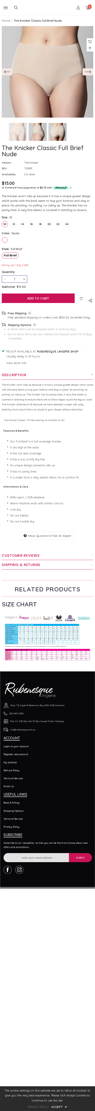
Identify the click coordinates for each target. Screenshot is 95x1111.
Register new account (16, 754)
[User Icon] (78, 8)
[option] (47, 72)
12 (14, 224)
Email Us (9, 786)
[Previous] (7, 71)
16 (31, 224)
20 (49, 224)
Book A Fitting (11, 802)
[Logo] (47, 7)
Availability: (9, 174)
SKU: (4, 168)
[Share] (89, 300)
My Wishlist (10, 762)
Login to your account (16, 746)
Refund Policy (11, 770)
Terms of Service (13, 778)
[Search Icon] (19, 8)
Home (6, 21)
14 (22, 224)
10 (5, 224)
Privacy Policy (11, 826)
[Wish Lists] (81, 298)
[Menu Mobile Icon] (6, 8)
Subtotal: (8, 287)
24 (66, 224)
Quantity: (8, 272)
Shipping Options (13, 810)
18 (40, 224)
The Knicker (31, 162)
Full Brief (10, 255)
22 (57, 224)
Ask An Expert (62, 535)
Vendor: (6, 162)
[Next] (88, 71)
